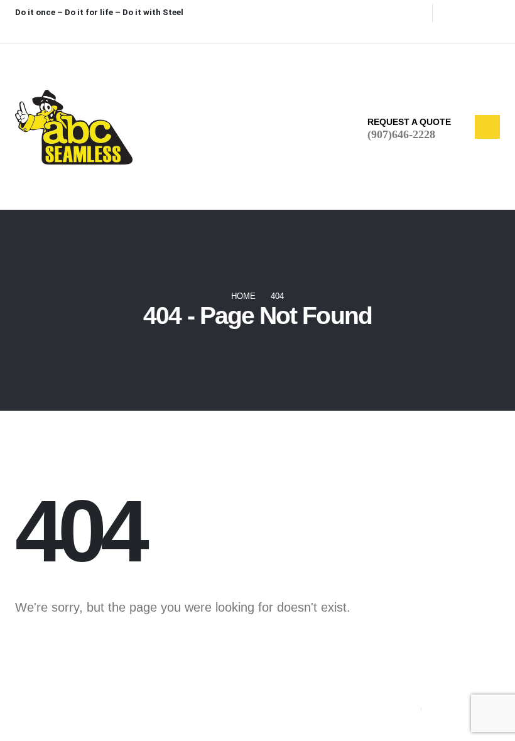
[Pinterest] (456, 30)
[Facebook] (436, 30)
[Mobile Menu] (487, 126)
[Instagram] (477, 30)
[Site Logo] (74, 127)
